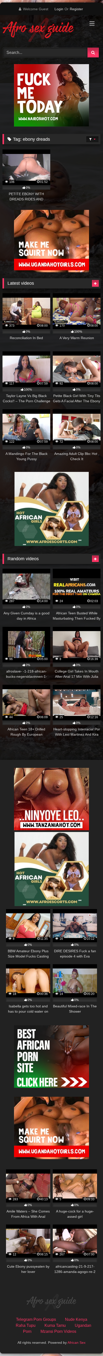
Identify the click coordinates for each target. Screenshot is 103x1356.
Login (58, 9)
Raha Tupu (26, 1325)
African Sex (77, 1343)
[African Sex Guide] (42, 30)
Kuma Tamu (55, 1325)
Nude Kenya (76, 1319)
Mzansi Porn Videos (58, 1331)
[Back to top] (87, 1341)
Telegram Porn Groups (36, 1319)
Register (76, 9)
